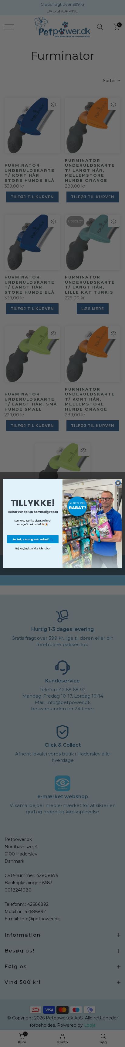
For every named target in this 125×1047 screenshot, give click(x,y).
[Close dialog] (118, 483)
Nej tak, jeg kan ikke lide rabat (33, 548)
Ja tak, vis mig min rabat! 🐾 (32, 539)
